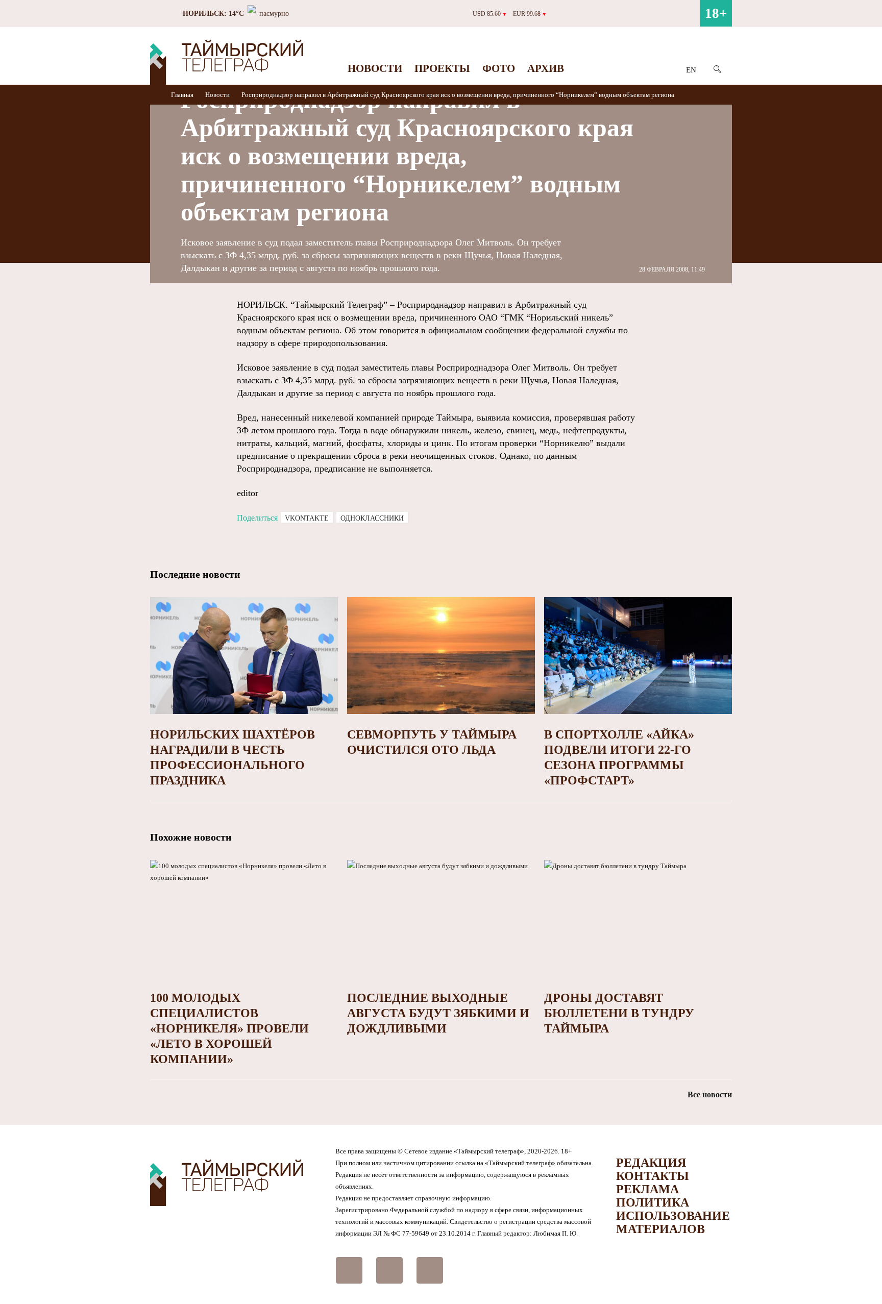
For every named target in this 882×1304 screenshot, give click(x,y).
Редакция (651, 1162)
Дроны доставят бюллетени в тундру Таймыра (619, 1013)
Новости (375, 68)
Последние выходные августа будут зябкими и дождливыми (438, 1013)
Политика (652, 1202)
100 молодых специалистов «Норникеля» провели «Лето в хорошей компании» (229, 1028)
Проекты (442, 68)
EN (691, 70)
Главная (183, 95)
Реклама (647, 1189)
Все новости (710, 1094)
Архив (545, 68)
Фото (498, 68)
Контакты (652, 1176)
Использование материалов (673, 1222)
